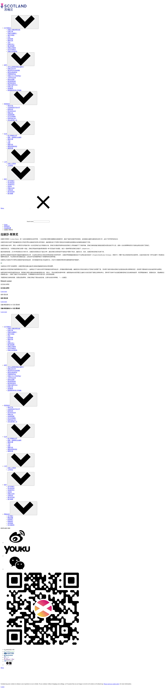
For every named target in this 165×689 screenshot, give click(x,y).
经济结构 (10, 38)
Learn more (4, 291)
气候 (9, 141)
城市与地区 (11, 35)
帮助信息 (7, 514)
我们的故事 (11, 46)
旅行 (5, 484)
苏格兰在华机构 (12, 51)
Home (5, 224)
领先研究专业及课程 (14, 70)
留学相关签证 (12, 83)
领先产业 (10, 105)
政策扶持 (10, 109)
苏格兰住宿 (11, 188)
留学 (5, 365)
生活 (5, 436)
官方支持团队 (12, 116)
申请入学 (10, 86)
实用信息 (10, 190)
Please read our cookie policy (112, 684)
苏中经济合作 (12, 111)
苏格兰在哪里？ (12, 33)
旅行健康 (10, 193)
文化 (9, 42)
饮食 (9, 142)
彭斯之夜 (10, 31)
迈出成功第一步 (12, 120)
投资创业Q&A (12, 118)
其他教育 (10, 88)
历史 (9, 37)
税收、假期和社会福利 (14, 137)
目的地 (10, 186)
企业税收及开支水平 (14, 107)
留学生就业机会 (12, 72)
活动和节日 (11, 184)
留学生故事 (11, 79)
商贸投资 (7, 226)
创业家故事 (11, 114)
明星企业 (10, 113)
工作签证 (10, 165)
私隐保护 (10, 521)
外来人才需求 (12, 163)
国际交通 (10, 139)
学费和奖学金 (12, 74)
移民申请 (10, 148)
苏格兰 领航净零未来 (14, 29)
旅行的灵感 (11, 191)
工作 (5, 466)
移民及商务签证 (12, 146)
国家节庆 (10, 144)
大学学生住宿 (12, 77)
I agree (2, 687)
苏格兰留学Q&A (13, 85)
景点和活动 (11, 182)
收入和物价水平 (12, 135)
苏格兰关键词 (12, 47)
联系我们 (10, 519)
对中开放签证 (12, 49)
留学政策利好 (12, 81)
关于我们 (10, 516)
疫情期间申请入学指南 (14, 90)
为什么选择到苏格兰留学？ (16, 67)
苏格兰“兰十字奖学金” (14, 76)
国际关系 (10, 40)
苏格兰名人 (11, 44)
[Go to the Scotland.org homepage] (13, 13)
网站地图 (10, 517)
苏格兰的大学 (12, 68)
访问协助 (10, 523)
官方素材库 (11, 525)
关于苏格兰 (11, 181)
